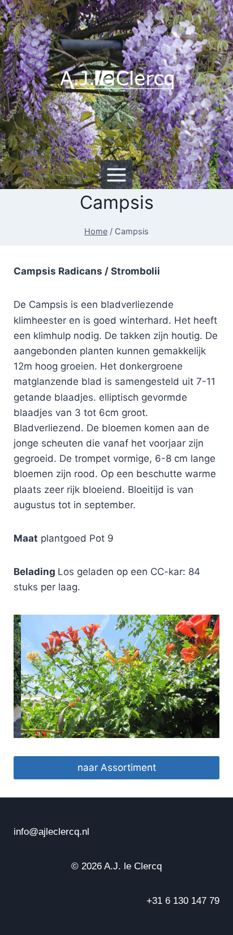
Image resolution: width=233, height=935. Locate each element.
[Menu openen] (117, 174)
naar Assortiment (116, 767)
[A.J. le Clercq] (116, 80)
